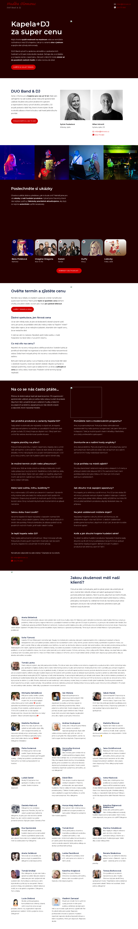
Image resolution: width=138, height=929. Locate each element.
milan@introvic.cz (123, 4)
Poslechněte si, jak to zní (24, 121)
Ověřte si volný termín (23, 67)
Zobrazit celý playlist (68, 271)
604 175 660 (121, 7)
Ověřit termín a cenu (22, 309)
